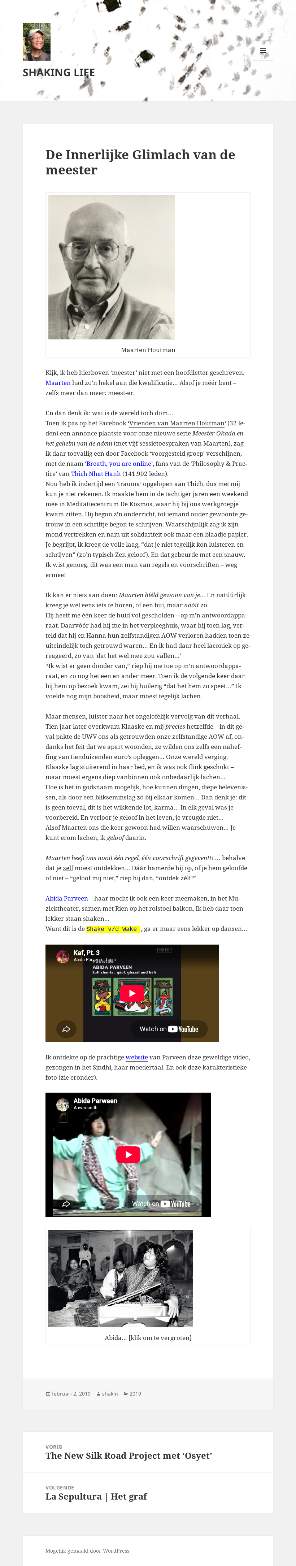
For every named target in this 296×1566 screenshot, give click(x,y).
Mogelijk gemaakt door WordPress (87, 1550)
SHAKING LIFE (59, 72)
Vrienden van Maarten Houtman (177, 423)
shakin (110, 1393)
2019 (135, 1393)
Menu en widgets (263, 60)
